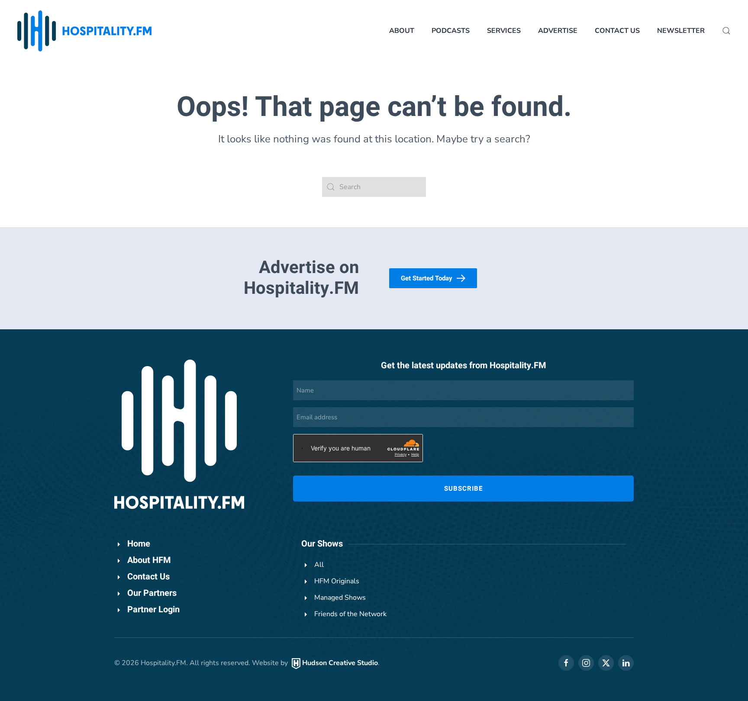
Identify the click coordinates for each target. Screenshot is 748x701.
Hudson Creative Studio (340, 663)
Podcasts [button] (451, 30)
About (401, 30)
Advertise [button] (557, 30)
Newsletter (681, 30)
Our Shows (322, 543)
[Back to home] (84, 31)
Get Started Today (426, 278)
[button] (726, 30)
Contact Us (617, 30)
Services (504, 30)
